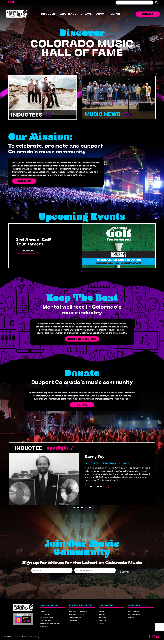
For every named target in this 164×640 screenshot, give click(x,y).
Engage (86, 14)
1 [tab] (82, 272)
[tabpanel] (82, 245)
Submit (124, 571)
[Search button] (156, 2)
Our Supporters (134, 615)
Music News (102, 114)
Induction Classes (46, 618)
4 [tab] (86, 507)
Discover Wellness (82, 339)
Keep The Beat (45, 621)
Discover (48, 14)
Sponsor (102, 615)
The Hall (43, 612)
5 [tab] (89, 507)
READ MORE (27, 251)
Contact (131, 618)
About (101, 14)
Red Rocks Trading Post (78, 612)
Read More (96, 483)
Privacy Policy (34, 637)
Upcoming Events (75, 618)
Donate (147, 14)
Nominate (102, 621)
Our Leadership (134, 612)
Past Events (73, 621)
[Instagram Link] (9, 2)
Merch (115, 14)
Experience (68, 14)
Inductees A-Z (45, 615)
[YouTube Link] (13, 2)
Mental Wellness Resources (50, 624)
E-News (101, 624)
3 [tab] (82, 507)
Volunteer (102, 618)
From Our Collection (76, 615)
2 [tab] (78, 507)
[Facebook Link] (6, 2)
